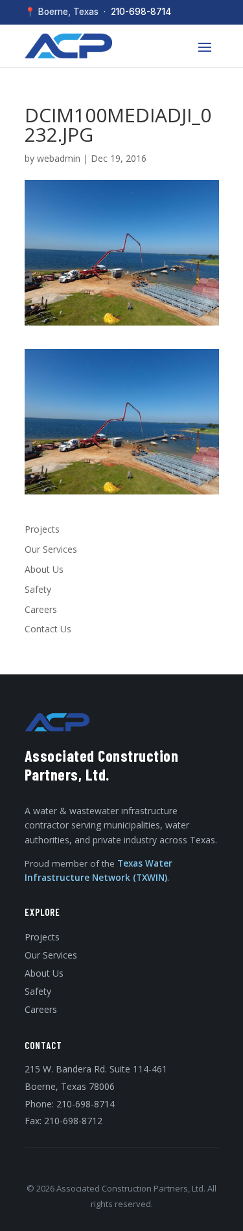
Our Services (51, 549)
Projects (42, 529)
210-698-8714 (141, 11)
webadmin (58, 158)
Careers (41, 609)
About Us (44, 569)
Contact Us (48, 629)
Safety (38, 589)
